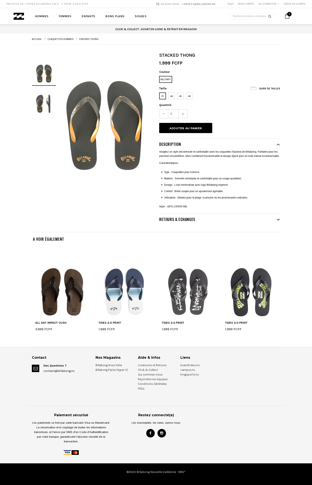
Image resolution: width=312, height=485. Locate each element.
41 (162, 96)
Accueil (37, 39)
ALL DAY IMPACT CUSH (50, 323)
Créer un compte (295, 3)
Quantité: (165, 105)
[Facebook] (150, 433)
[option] (81, 3)
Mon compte (246, 3)
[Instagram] (161, 433)
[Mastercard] (75, 452)
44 (171, 96)
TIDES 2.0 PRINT (109, 323)
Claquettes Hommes (60, 39)
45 (180, 96)
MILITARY (165, 79)
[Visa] (67, 452)
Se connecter (267, 3)
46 (189, 96)
